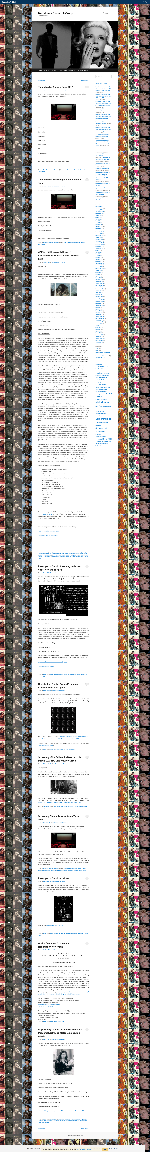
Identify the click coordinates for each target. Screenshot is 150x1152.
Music (96, 406)
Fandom (62, 553)
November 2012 (99, 340)
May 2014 (97, 307)
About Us (46, 70)
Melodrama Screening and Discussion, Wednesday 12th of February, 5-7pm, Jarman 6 (103, 103)
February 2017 (99, 259)
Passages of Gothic (62, 674)
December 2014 (99, 300)
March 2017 (98, 257)
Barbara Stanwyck (100, 371)
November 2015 (99, 285)
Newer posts (85, 80)
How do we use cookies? (84, 1149)
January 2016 (99, 281)
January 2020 (99, 210)
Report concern (113, 1148)
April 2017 (98, 256)
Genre (78, 553)
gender (74, 553)
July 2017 (98, 250)
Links (60, 70)
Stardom (57, 556)
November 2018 (99, 232)
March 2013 (98, 333)
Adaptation (53, 552)
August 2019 (98, 215)
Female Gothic (68, 553)
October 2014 (99, 303)
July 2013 (98, 325)
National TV (64, 555)
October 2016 (99, 267)
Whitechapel (80, 556)
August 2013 (98, 324)
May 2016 (97, 274)
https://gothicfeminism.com (45, 745)
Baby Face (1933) (99, 369)
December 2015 (99, 283)
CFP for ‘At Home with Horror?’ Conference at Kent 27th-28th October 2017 (58, 256)
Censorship (41, 553)
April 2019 (98, 222)
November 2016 (99, 265)
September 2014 (99, 305)
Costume (106, 375)
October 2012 (99, 342)
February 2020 (99, 208)
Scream (53, 556)
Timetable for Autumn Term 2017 (55, 86)
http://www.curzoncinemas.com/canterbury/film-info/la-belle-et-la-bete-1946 (59, 802)
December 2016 (99, 263)
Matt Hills (58, 555)
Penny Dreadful (74, 555)
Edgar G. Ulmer (82, 868)
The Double (98, 439)
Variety (106, 443)
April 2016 (98, 276)
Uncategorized (99, 357)
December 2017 (99, 243)
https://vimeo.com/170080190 (54, 925)
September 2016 (99, 268)
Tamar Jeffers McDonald (100, 436)
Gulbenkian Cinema (101, 389)
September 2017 (99, 248)
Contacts (54, 70)
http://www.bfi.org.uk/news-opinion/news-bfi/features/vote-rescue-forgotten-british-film (62, 1111)
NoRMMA (108, 406)
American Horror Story (62, 552)
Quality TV (40, 556)
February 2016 (99, 279)
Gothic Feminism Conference (57, 749)
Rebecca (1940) (101, 413)
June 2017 (98, 252)
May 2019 (97, 221)
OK (105, 1149)
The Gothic (107, 438)
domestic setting (56, 553)
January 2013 (99, 336)
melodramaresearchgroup (61, 90)
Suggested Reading (83, 70)
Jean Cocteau (56, 806)
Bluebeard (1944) (73, 868)
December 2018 (99, 230)
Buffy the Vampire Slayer (80, 552)
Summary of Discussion (101, 356)
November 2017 (99, 244)
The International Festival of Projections (77, 674)
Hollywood (98, 391)
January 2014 (99, 314)
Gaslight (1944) (99, 382)
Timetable (82, 170)
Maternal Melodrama (101, 399)
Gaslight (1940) (99, 380)
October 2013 (99, 320)
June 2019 (98, 219)
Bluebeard (66, 868)
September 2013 (99, 322)
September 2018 (99, 235)
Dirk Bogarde (100, 377)
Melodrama (55, 1120)
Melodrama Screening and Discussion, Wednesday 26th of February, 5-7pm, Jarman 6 (103, 96)
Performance (99, 411)
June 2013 (98, 327)
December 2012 (99, 338)
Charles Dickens (99, 375)
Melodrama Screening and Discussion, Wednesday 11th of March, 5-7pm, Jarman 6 (103, 88)
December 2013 (99, 316)
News (44, 170)
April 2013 (98, 331)
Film (106, 377)
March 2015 (98, 294)
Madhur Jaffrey (79, 1119)
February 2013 (99, 335)
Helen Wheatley (47, 555)
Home (40, 70)
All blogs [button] (145, 2)
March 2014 (98, 311)
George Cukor (98, 384)
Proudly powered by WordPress (75, 1135)
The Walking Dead (64, 556)
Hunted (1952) (98, 394)
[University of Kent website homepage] (9, 2)
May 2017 (97, 254)
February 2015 (99, 296)
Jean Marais (64, 806)
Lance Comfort (71, 1119)
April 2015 (98, 292)
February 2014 (99, 312)
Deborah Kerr (63, 1119)
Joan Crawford (107, 394)
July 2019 (98, 217)
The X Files (72, 556)
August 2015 (98, 290)
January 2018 (99, 241)
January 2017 (99, 261)
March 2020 (98, 206)
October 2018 (99, 234)
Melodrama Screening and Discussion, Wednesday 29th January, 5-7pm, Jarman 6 (103, 116)
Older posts (41, 80)
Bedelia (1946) (53, 1119)
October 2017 (99, 246)
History (54, 555)
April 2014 (98, 309)
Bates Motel (71, 552)
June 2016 (98, 272)
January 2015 (99, 298)
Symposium (98, 434)
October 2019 (99, 213)
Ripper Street (47, 556)
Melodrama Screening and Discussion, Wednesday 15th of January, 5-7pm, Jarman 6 (103, 129)
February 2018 (99, 239)
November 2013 (99, 318)
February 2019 (99, 226)
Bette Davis (99, 373)
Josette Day (70, 806)
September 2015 (99, 289)
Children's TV (47, 553)
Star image (98, 425)
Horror (104, 391)
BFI (59, 1119)
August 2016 (98, 270)
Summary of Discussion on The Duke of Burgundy (103, 177)
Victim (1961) (98, 446)
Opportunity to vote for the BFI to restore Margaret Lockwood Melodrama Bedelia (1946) (60, 1033)
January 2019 (99, 228)
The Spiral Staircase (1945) (103, 441)
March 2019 (98, 224)
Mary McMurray (48, 1120)
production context (83, 555)
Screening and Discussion (52, 170)
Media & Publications (69, 70)
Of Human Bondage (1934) (102, 409)
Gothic (81, 553)
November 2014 (99, 301)
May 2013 (97, 329)
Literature (103, 397)
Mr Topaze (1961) (62, 1120)
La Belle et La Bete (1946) (80, 806)
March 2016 (98, 278)
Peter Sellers (73, 1120)
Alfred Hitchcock (101, 366)
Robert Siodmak (99, 416)
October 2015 (99, 287)
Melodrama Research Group (55, 13)
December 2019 (99, 211)
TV (76, 556)
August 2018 (98, 237)
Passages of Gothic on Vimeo (54, 878)
